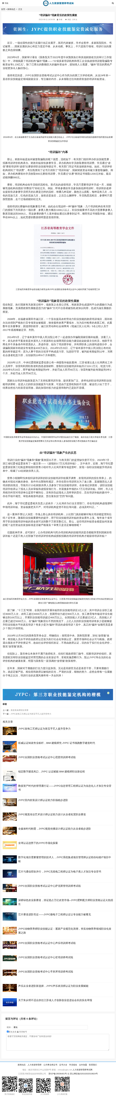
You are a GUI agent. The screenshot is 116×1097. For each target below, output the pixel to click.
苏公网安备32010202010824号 (84, 1074)
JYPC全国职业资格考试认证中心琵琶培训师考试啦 (47, 757)
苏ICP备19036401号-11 (59, 1074)
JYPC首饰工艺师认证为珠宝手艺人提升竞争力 (31, 714)
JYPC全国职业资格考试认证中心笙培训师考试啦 (45, 957)
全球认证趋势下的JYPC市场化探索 (38, 843)
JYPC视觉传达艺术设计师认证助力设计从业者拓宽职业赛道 (52, 814)
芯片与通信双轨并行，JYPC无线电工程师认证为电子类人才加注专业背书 (59, 871)
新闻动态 (11, 9)
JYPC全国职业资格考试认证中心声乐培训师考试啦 (47, 943)
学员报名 (73, 1065)
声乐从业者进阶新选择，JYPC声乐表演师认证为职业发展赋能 (53, 986)
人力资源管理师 (34, 1065)
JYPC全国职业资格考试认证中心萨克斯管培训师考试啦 (49, 885)
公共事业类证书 (50, 1065)
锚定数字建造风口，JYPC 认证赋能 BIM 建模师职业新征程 (51, 771)
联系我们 (93, 1065)
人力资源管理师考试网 (82, 1070)
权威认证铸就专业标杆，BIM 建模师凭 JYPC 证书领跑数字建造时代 (56, 743)
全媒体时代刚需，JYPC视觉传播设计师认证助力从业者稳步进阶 (54, 828)
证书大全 (63, 1065)
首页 (3, 9)
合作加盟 (83, 1065)
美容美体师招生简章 (19, 710)
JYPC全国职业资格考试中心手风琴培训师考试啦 (45, 971)
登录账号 (23, 1032)
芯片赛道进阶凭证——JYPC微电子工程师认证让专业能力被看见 (54, 914)
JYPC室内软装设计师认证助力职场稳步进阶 (43, 800)
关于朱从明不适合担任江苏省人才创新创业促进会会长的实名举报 (55, 1000)
